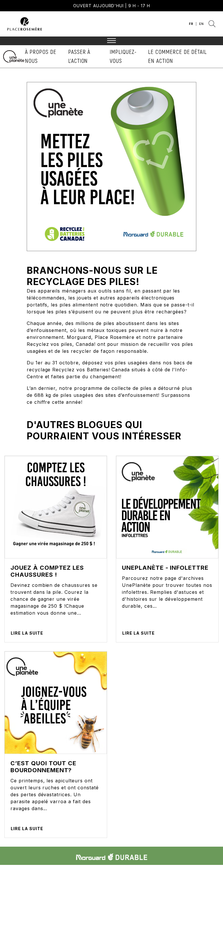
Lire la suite (27, 633)
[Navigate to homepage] (24, 23)
